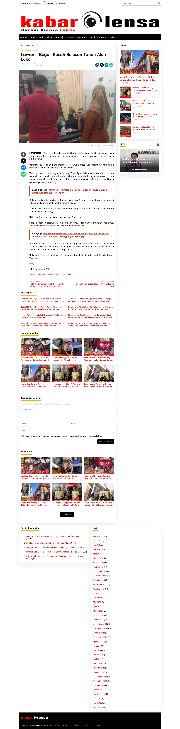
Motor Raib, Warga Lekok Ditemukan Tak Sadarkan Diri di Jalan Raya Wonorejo (43, 316)
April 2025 (97, 606)
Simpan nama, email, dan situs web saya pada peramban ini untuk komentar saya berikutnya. (62, 436)
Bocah (42, 274)
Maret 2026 (98, 558)
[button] (159, 3)
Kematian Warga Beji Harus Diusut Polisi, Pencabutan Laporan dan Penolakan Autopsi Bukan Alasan (66, 358)
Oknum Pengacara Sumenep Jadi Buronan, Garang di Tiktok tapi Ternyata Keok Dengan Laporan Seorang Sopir (145, 115)
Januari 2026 (98, 567)
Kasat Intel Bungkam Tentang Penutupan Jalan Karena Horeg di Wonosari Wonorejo (98, 358)
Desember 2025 (100, 571)
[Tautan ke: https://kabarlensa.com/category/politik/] (158, 144)
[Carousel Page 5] (145, 169)
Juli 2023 (96, 698)
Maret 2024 (98, 663)
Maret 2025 (98, 611)
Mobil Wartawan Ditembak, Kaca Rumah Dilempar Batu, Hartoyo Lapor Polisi (46, 283)
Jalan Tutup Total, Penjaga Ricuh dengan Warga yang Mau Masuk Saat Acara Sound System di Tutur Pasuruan (89, 300)
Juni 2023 (97, 703)
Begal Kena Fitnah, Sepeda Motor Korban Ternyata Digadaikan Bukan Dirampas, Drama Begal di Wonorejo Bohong (90, 308)
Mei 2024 (97, 654)
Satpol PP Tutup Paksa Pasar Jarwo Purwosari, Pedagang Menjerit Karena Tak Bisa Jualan (41, 308)
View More (67, 514)
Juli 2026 (96, 540)
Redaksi (52, 725)
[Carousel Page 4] (142, 169)
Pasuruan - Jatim (29, 49)
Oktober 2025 (99, 580)
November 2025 (100, 575)
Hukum (23, 66)
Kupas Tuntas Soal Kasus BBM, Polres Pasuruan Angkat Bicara (53, 536)
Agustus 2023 (99, 694)
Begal (33, 274)
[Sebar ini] (97, 65)
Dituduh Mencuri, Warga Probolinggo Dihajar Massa (48, 543)
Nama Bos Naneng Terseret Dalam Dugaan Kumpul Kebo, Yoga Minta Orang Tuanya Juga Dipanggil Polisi (35, 385)
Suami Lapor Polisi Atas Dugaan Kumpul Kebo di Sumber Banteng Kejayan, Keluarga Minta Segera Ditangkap (98, 385)
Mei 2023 (97, 707)
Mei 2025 (97, 602)
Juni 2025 (97, 597)
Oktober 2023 (99, 685)
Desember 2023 (100, 676)
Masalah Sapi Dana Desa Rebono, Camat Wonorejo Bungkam (52, 552)
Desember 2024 (100, 624)
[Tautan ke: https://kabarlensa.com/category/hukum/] (158, 45)
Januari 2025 (98, 619)
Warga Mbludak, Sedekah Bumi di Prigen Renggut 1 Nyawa (51, 547)
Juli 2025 (96, 593)
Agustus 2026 (99, 536)
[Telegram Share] (106, 65)
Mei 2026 (97, 549)
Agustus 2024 (99, 641)
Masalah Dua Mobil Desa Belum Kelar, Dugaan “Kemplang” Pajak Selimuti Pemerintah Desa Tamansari (41, 324)
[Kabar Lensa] (90, 20)
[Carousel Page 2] (136, 169)
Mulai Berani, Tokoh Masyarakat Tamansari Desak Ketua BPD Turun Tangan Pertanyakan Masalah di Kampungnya (90, 316)
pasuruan (67, 274)
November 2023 (100, 681)
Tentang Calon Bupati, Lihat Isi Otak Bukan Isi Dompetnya (94, 283)
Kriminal (30, 66)
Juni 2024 (97, 650)
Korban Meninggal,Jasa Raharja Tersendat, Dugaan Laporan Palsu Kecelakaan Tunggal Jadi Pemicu (145, 128)
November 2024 (100, 628)
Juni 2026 (97, 545)
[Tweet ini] (102, 65)
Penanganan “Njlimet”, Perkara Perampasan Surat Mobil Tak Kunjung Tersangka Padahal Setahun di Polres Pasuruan (66, 385)
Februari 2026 (99, 562)
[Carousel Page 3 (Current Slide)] (139, 169)
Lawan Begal (53, 274)
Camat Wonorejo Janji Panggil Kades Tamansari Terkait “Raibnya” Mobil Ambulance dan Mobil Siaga (89, 324)
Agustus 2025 (99, 589)
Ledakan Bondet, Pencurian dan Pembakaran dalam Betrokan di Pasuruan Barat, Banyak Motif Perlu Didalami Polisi (43, 300)
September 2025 (100, 584)
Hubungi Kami (64, 725)
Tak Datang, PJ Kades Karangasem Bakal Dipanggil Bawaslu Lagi (136, 160)
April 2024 (97, 659)
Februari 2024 (99, 668)
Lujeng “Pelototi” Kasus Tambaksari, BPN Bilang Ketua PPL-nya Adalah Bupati (56, 557)
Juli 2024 (96, 646)
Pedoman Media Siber (82, 725)
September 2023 (100, 689)
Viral (35, 66)
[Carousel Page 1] (133, 169)
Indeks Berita (98, 725)
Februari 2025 (99, 615)
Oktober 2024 (99, 633)
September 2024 (100, 637)
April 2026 (97, 553)
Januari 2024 (98, 672)
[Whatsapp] (111, 65)
